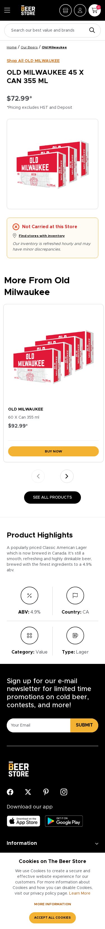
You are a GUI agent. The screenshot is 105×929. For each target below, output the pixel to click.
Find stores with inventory (42, 235)
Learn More (79, 893)
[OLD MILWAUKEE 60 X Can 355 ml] (53, 354)
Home (12, 47)
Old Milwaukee (54, 47)
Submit (84, 725)
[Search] (90, 31)
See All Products (52, 497)
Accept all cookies (52, 917)
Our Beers (29, 47)
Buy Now (53, 451)
